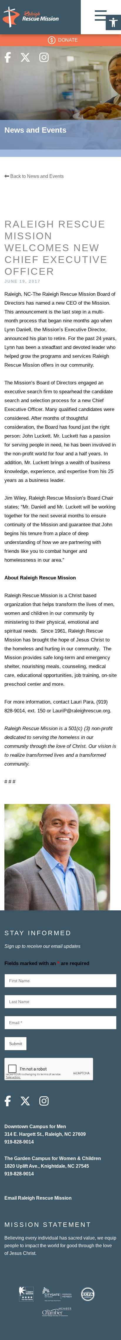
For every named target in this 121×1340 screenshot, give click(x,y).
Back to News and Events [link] (36, 176)
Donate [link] (68, 40)
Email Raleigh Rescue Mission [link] (38, 1198)
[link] (113, 22)
